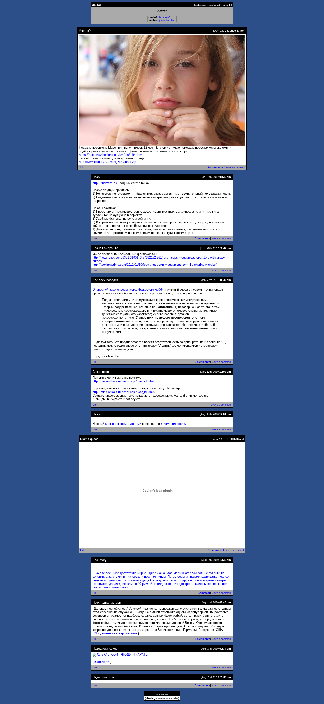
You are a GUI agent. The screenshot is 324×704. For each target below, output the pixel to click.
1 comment (215, 550)
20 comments (201, 238)
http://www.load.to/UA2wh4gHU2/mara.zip (107, 162)
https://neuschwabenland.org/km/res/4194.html (111, 154)
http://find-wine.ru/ (105, 183)
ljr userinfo (165, 17)
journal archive (167, 20)
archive (208, 5)
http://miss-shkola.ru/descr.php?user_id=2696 (124, 381)
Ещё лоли (101, 662)
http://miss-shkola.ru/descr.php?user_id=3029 (124, 392)
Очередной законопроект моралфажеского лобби (128, 289)
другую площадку (174, 423)
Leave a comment (234, 167)
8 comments (202, 639)
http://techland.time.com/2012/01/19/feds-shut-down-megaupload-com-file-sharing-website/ (155, 264)
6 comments (216, 167)
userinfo (226, 5)
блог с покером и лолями (123, 423)
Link (81, 167)
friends (217, 5)
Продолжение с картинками (115, 633)
